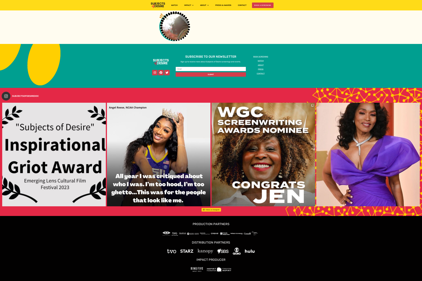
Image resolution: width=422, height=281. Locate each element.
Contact (242, 5)
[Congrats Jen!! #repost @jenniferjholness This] (263, 154)
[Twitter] (167, 72)
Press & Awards (223, 5)
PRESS (260, 69)
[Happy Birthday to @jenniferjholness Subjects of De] (54, 154)
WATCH (261, 61)
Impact (187, 5)
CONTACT (261, 74)
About (203, 5)
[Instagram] (155, 72)
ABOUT (261, 65)
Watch (174, 5)
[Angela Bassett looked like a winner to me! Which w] (368, 154)
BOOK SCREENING (260, 57)
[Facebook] (161, 72)
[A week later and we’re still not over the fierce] (159, 154)
